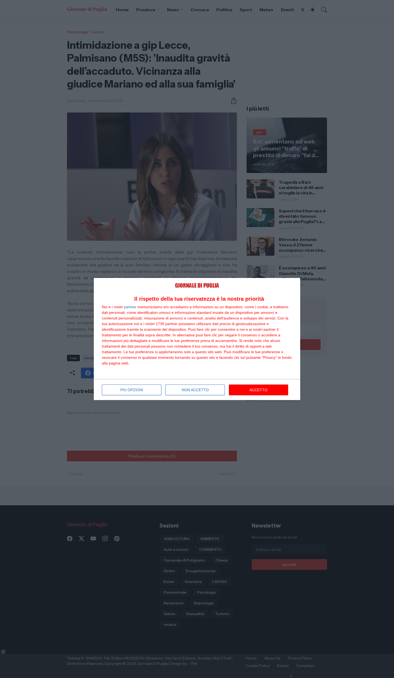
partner (130, 307)
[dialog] (197, 339)
